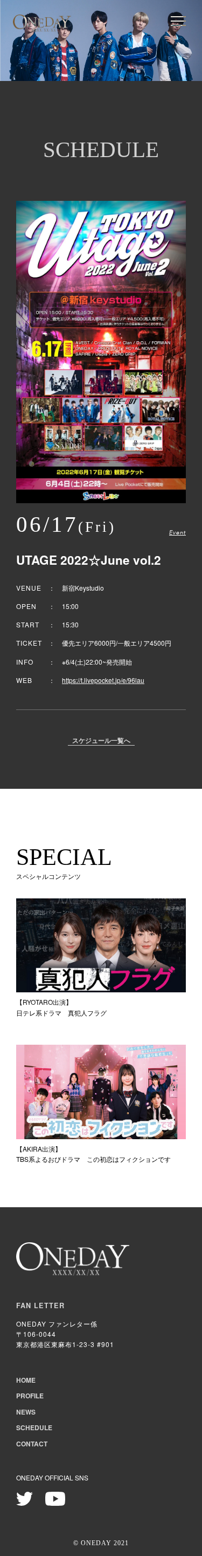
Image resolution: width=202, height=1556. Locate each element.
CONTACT (31, 1444)
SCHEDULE (34, 1427)
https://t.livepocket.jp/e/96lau (103, 680)
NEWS (26, 1412)
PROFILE (30, 1396)
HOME (26, 1380)
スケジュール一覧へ (101, 741)
